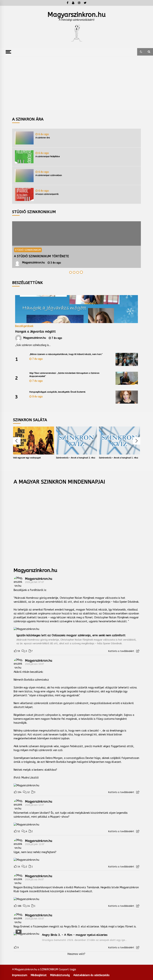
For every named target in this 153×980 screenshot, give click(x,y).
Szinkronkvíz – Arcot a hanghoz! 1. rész (118, 458)
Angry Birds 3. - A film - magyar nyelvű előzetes (74, 935)
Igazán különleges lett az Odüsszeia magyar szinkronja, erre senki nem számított (70, 635)
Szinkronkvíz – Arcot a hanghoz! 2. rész (75, 458)
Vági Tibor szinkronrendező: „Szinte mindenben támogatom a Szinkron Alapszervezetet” (64, 374)
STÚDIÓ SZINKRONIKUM (28, 249)
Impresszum (19, 975)
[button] (141, 52)
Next (136, 441)
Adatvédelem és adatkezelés (91, 975)
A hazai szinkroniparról (47, 194)
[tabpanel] (76, 244)
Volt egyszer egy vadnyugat (27, 458)
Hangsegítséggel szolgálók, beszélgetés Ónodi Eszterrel (57, 392)
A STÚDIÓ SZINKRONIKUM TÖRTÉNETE (41, 256)
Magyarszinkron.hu (77, 14)
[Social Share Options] (138, 651)
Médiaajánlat (39, 975)
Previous (17, 441)
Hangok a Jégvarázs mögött (35, 331)
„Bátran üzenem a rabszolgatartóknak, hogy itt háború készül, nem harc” (66, 354)
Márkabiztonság (60, 975)
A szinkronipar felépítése (47, 156)
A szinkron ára (42, 137)
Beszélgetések (24, 326)
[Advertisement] (76, 83)
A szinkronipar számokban (48, 175)
